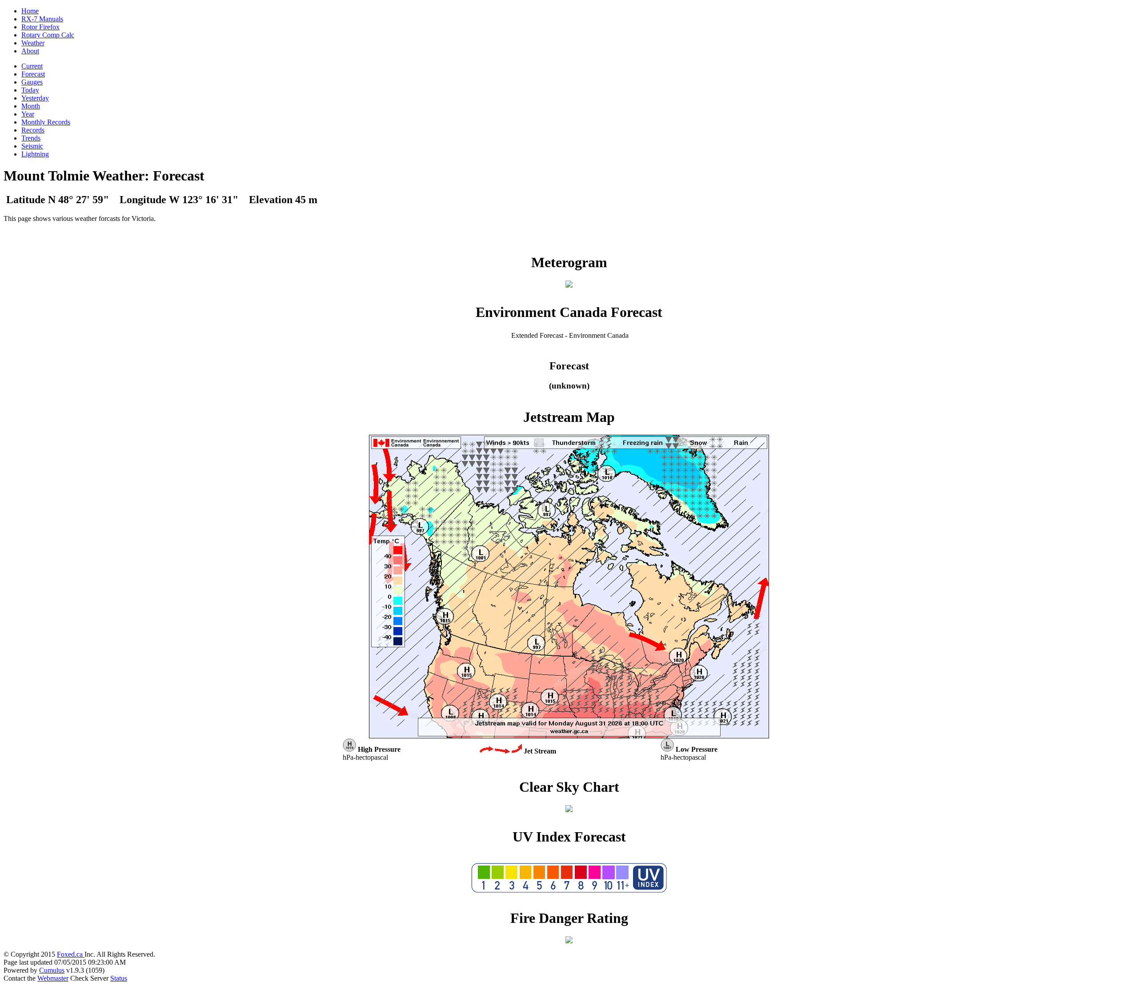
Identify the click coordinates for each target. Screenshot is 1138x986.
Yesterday (35, 98)
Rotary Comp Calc (47, 35)
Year (27, 114)
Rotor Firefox (40, 27)
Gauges (32, 82)
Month (30, 106)
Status (118, 978)
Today (30, 90)
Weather (32, 43)
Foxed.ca (70, 954)
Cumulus (51, 970)
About (30, 51)
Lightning (35, 154)
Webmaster (52, 978)
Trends (30, 138)
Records (32, 130)
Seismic (32, 146)
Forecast (33, 74)
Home (30, 11)
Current (32, 66)
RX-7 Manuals (42, 19)
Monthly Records (45, 122)
